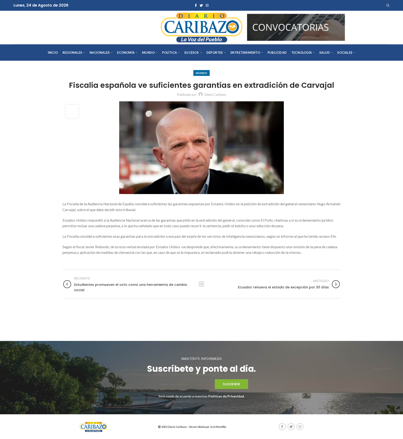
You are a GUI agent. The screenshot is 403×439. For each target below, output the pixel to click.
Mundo (201, 73)
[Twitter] (201, 5)
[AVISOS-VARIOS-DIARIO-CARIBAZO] (296, 27)
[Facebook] (195, 5)
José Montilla (218, 426)
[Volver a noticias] (201, 284)
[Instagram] (207, 5)
